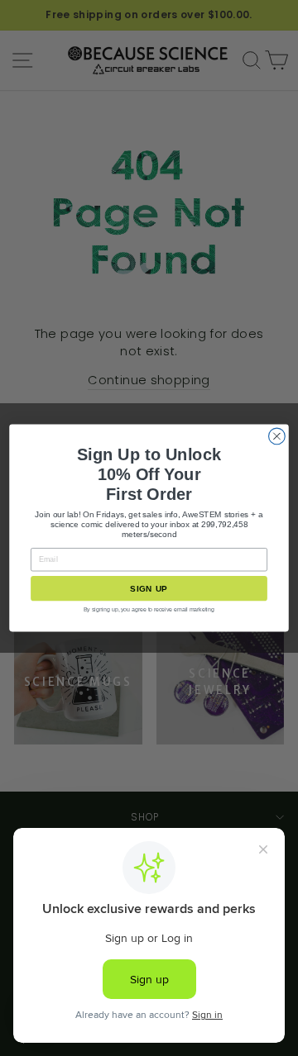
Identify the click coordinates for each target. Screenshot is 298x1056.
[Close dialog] (277, 436)
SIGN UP (149, 588)
